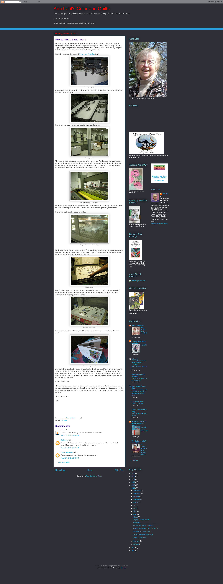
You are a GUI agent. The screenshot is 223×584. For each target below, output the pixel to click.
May (135, 511)
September (137, 499)
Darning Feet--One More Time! (143, 534)
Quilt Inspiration (137, 325)
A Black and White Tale (87, 54)
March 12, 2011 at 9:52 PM (70, 448)
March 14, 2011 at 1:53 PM (70, 458)
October (136, 496)
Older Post (119, 470)
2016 (133, 473)
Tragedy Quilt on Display (141, 520)
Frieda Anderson (67, 452)
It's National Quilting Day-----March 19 (145, 528)
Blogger (123, 568)
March (135, 517)
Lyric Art (135, 460)
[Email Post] (80, 418)
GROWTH (144, 345)
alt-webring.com (159, 180)
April (135, 514)
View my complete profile (159, 224)
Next (164, 176)
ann (62, 430)
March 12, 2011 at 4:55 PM (70, 435)
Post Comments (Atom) (94, 476)
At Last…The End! (137, 403)
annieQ (164, 194)
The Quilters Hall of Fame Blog (139, 442)
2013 (133, 482)
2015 (133, 476)
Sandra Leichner (137, 402)
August (136, 502)
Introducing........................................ (146, 523)
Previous (156, 178)
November (137, 493)
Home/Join (155, 176)
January (136, 544)
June (135, 508)
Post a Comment (64, 462)
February (136, 541)
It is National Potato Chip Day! (143, 525)
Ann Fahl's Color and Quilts (82, 8)
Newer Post (60, 470)
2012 (133, 485)
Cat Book (64, 420)
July (135, 505)
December (137, 490)
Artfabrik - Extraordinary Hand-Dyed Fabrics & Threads (139, 361)
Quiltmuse (64, 440)
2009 (133, 551)
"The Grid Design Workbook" (144, 429)
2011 (133, 488)
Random (163, 178)
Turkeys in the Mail (139, 537)
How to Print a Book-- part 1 (142, 531)
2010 (133, 548)
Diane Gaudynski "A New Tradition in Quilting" (139, 423)
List (161, 176)
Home (89, 470)
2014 (133, 479)
